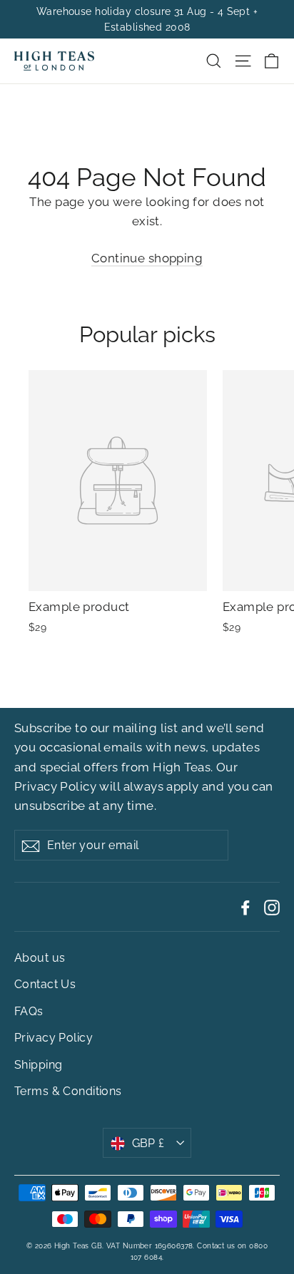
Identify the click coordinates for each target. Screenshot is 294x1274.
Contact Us (45, 984)
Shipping (38, 1065)
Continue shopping (147, 258)
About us (39, 958)
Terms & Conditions (68, 1091)
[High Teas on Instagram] (272, 906)
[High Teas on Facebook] (245, 906)
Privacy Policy (55, 786)
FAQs (29, 1011)
